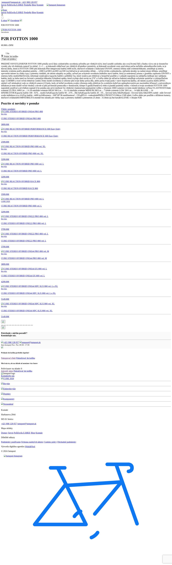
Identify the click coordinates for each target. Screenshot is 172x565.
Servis (3, 5)
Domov (4, 433)
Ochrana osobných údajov (32, 442)
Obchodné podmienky (66, 442)
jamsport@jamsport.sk (31, 342)
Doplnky (7, 394)
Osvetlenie (14, 20)
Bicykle (6, 383)
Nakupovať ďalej (8, 358)
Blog (34, 5)
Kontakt (40, 5)
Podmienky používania (11, 442)
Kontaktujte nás (7, 376)
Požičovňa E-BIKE (15, 5)
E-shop (4, 20)
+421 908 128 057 (11, 342)
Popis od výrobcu (9, 59)
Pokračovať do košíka (25, 358)
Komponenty (8, 399)
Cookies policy (50, 442)
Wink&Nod (30, 446)
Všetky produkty (8, 109)
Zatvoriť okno (7, 371)
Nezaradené (8, 404)
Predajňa (27, 5)
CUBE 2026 (8, 378)
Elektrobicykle (9, 389)
